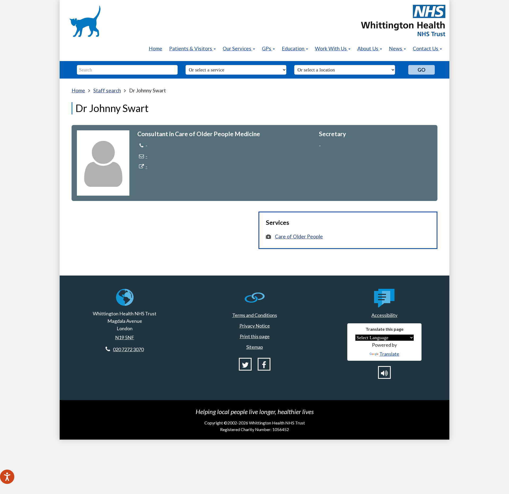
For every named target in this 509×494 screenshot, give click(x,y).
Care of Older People (299, 236)
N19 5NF (124, 337)
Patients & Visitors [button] (191, 48)
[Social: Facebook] (264, 364)
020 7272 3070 (128, 349)
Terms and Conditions (254, 315)
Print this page (255, 336)
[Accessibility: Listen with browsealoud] (384, 372)
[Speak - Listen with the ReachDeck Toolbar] (7, 477)
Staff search (107, 90)
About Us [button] (368, 48)
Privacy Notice (254, 326)
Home (155, 48)
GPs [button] (267, 48)
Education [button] (293, 48)
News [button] (396, 48)
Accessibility (384, 315)
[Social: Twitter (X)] (245, 364)
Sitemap (254, 347)
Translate (389, 354)
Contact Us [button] (426, 48)
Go (421, 70)
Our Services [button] (237, 48)
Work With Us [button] (331, 48)
